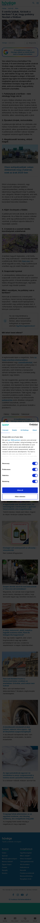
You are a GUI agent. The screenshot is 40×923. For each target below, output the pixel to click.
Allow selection (20, 496)
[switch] (35, 469)
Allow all (20, 490)
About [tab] (35, 430)
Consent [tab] (5, 430)
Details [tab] (14, 430)
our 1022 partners (14, 440)
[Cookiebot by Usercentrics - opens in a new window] (29, 425)
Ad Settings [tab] (25, 430)
